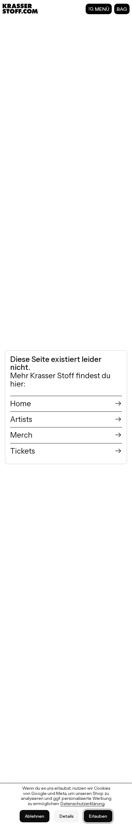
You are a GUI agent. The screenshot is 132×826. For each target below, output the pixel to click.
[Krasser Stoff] (20, 9)
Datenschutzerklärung (82, 803)
